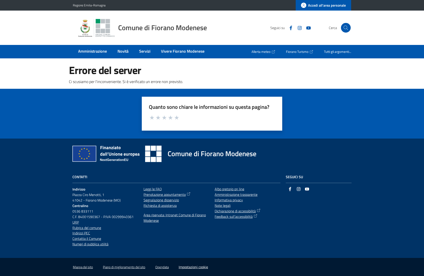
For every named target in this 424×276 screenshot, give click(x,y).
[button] (346, 27)
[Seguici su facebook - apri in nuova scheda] (289, 27)
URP (75, 222)
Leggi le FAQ (153, 189)
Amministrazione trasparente (236, 194)
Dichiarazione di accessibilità (235, 211)
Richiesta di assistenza (160, 205)
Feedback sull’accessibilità (234, 216)
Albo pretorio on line (229, 189)
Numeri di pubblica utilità (90, 244)
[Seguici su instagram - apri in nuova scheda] (297, 27)
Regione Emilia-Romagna (89, 5)
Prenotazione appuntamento (165, 194)
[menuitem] (92, 51)
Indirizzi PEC (81, 233)
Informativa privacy (229, 200)
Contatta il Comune (86, 238)
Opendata (162, 267)
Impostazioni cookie (193, 267)
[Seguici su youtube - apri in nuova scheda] (306, 27)
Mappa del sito (83, 267)
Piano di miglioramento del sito (124, 267)
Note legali (223, 205)
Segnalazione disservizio (161, 200)
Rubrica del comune (86, 227)
